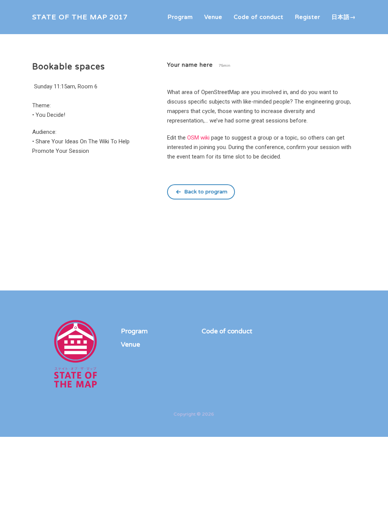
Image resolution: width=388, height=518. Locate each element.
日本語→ (344, 17)
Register (307, 17)
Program (180, 17)
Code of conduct (258, 17)
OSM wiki (198, 137)
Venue (213, 17)
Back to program (205, 191)
